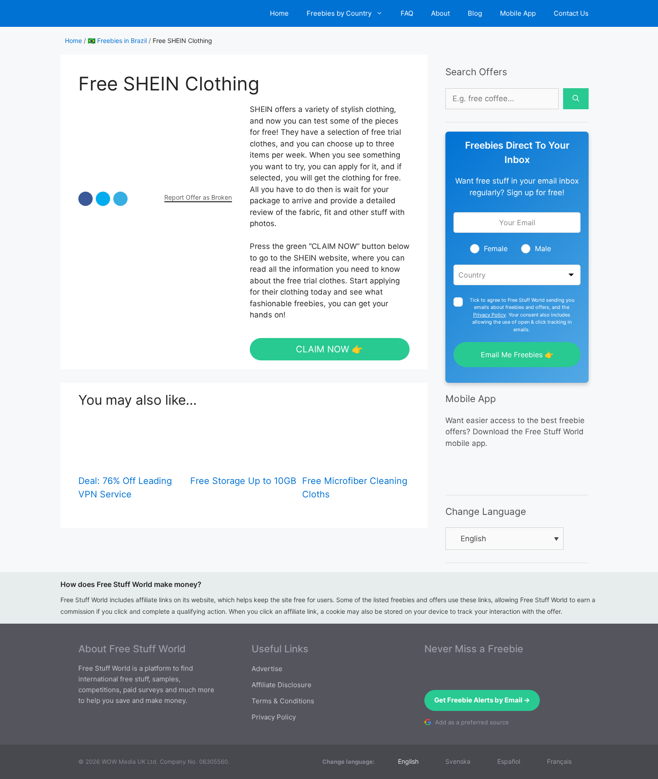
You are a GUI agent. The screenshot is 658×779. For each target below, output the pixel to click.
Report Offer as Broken (198, 197)
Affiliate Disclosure (282, 685)
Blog (475, 13)
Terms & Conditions (283, 701)
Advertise (267, 668)
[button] (85, 199)
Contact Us (571, 13)
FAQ (407, 13)
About (440, 13)
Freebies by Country (339, 13)
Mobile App (518, 13)
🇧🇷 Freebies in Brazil (117, 40)
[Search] (576, 99)
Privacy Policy (489, 315)
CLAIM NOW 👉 (329, 349)
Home (279, 13)
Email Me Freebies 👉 (517, 354)
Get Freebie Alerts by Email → (482, 700)
